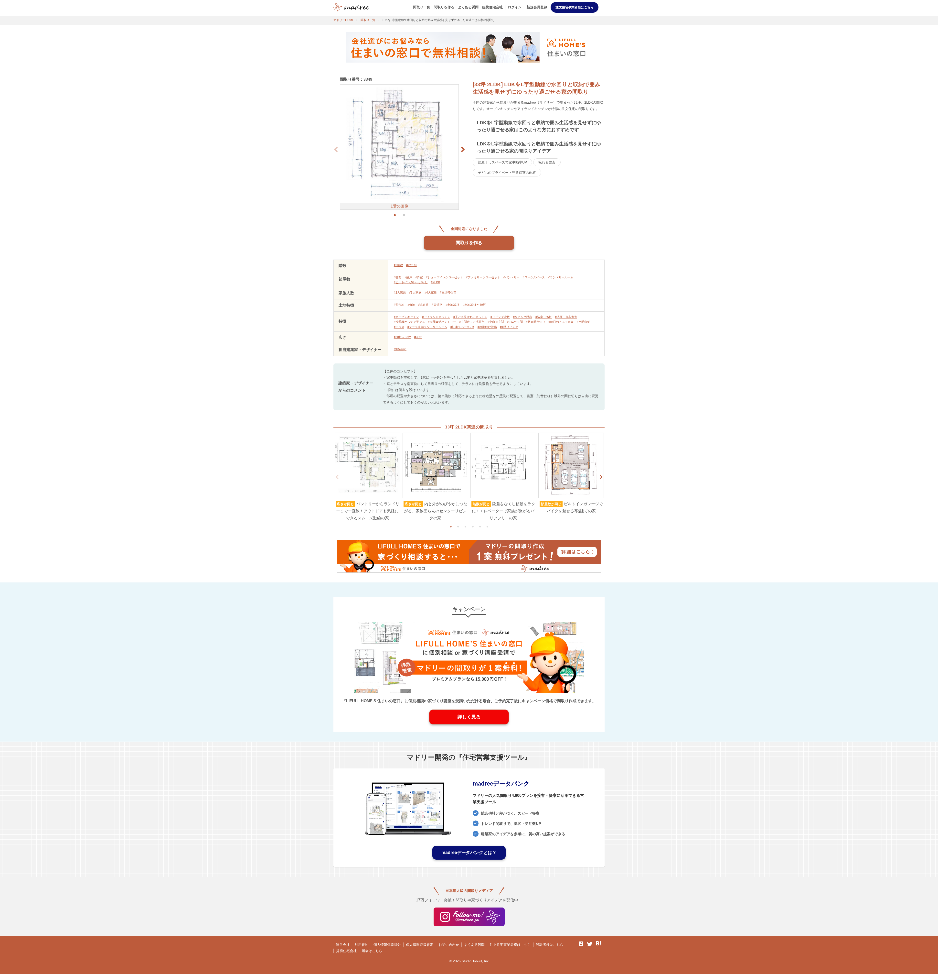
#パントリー (511, 277)
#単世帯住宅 (448, 292)
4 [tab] (472, 526)
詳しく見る (469, 716)
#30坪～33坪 (402, 337)
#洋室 (419, 277)
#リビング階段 (522, 317)
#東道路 (437, 304)
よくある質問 (468, 7)
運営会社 (343, 945)
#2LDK (435, 282)
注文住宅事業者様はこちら (574, 7)
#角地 (411, 304)
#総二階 (411, 265)
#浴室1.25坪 (543, 317)
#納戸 (408, 277)
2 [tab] (458, 526)
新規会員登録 (537, 7)
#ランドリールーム (560, 277)
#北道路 (423, 304)
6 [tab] (487, 526)
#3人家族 (415, 292)
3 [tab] (465, 526)
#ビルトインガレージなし (411, 282)
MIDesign (400, 349)
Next (600, 477)
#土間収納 (583, 322)
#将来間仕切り (535, 322)
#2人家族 (400, 292)
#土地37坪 (452, 304)
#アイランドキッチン (436, 317)
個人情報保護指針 (387, 945)
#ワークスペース (534, 277)
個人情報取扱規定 (419, 945)
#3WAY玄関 (515, 322)
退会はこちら (372, 951)
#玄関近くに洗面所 (471, 322)
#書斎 (397, 277)
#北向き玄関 (496, 322)
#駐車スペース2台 (462, 327)
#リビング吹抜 (500, 317)
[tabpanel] (367, 477)
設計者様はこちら (549, 945)
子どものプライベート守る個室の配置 (507, 173)
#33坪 (418, 337)
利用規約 (361, 945)
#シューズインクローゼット (444, 277)
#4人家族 (431, 292)
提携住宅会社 (492, 7)
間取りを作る (444, 7)
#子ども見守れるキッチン (470, 317)
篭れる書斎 (546, 162)
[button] (463, 149)
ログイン (515, 7)
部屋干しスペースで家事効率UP (502, 162)
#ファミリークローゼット (483, 277)
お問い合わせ (448, 945)
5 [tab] (480, 526)
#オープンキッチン (406, 317)
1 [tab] (450, 526)
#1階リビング (509, 327)
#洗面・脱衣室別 (566, 317)
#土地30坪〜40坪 (474, 304)
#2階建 (398, 265)
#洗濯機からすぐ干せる (409, 322)
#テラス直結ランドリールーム (427, 327)
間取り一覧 (421, 7)
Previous (337, 477)
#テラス (399, 327)
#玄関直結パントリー (442, 322)
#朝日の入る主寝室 (561, 322)
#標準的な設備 (487, 327)
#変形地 (399, 304)
